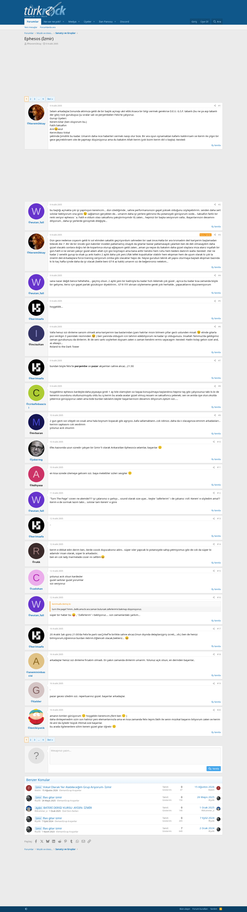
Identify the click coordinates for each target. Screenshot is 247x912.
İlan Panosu (106, 21)
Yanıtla (217, 145)
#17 (219, 628)
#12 (219, 493)
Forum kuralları (200, 908)
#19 (219, 683)
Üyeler (87, 21)
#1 (219, 105)
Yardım (213, 908)
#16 (219, 597)
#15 (219, 570)
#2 (219, 204)
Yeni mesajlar (30, 27)
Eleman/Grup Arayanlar (70, 790)
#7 (219, 360)
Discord (124, 21)
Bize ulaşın (185, 908)
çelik (38, 800)
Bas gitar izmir (52, 797)
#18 (219, 654)
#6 (219, 326)
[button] (63, 21)
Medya (72, 21)
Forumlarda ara (47, 27)
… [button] (39, 98)
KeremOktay (35, 43)
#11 (219, 467)
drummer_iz (42, 811)
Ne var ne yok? (52, 21)
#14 (219, 544)
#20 (219, 710)
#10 (219, 441)
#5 (219, 301)
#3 (219, 234)
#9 (219, 415)
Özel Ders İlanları (70, 811)
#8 (219, 386)
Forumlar (33, 21)
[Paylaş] (215, 106)
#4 (219, 275)
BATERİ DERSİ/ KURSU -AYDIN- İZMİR (67, 808)
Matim (38, 790)
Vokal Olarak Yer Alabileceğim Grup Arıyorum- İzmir (77, 787)
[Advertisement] (123, 70)
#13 (219, 518)
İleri (49, 98)
